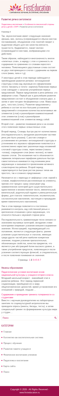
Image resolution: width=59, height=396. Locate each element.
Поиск (6, 372)
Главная (7, 332)
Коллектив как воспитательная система (23, 337)
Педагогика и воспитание (11, 24)
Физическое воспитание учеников (20, 355)
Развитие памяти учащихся (17, 349)
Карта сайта (9, 366)
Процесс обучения (12, 343)
